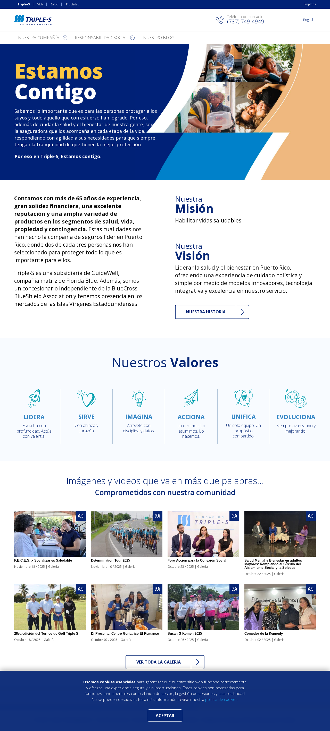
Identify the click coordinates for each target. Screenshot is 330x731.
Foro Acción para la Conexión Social (197, 560)
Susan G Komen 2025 (185, 633)
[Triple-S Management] (33, 20)
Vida (40, 4)
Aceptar (165, 715)
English (308, 19)
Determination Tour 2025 (110, 560)
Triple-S (24, 4)
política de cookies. (221, 699)
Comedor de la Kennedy (263, 633)
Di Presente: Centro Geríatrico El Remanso (125, 633)
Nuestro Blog (158, 37)
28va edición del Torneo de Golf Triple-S (46, 633)
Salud (54, 4)
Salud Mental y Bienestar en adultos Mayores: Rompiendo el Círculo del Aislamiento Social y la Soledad (273, 564)
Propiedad (72, 4)
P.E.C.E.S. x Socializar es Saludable (43, 560)
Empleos (310, 4)
